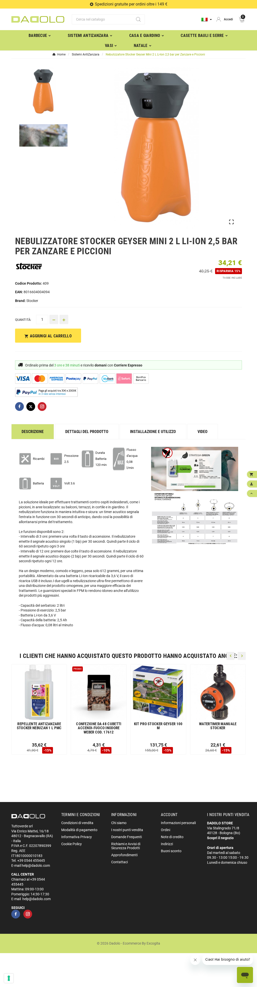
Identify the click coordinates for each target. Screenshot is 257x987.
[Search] (138, 19)
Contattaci (119, 862)
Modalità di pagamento (79, 830)
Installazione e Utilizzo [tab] (153, 431)
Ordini (165, 830)
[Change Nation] (206, 19)
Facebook (19, 406)
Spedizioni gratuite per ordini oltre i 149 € (131, 4)
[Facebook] (15, 914)
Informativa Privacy (76, 837)
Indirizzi (167, 844)
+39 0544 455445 (31, 860)
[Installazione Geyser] (194, 520)
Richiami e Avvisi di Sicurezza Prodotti (125, 846)
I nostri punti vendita (127, 830)
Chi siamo (118, 823)
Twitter (30, 406)
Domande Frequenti (126, 837)
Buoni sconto (171, 851)
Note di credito (172, 837)
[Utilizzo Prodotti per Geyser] (194, 469)
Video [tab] (203, 431)
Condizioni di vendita (77, 823)
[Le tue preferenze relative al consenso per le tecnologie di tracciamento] (9, 978)
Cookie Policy (71, 844)
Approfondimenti (124, 855)
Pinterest (42, 406)
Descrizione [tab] (33, 431)
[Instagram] (27, 914)
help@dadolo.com (36, 865)
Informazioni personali (178, 823)
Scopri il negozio (220, 838)
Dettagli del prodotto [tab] (86, 431)
